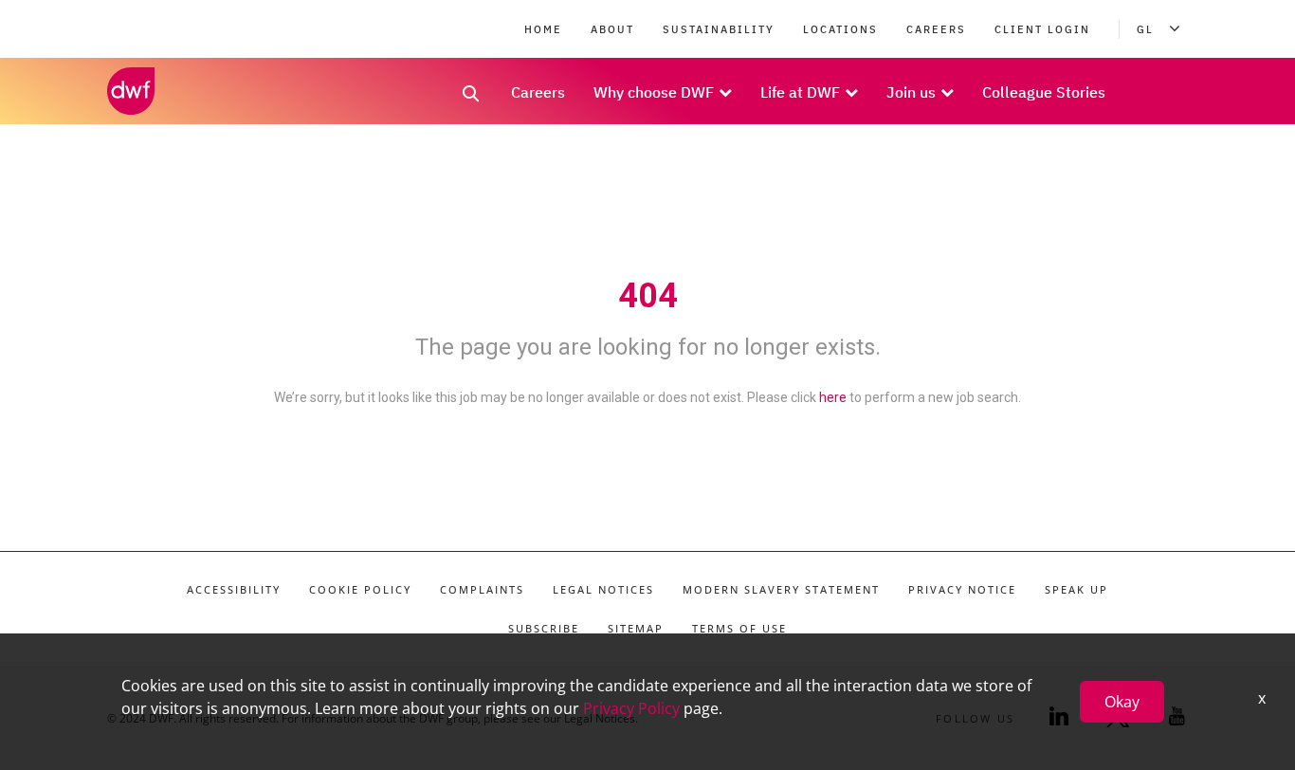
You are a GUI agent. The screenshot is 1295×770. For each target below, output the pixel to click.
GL (1145, 29)
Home (543, 29)
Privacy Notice (962, 589)
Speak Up (1076, 589)
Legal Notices (603, 589)
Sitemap (636, 628)
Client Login (1042, 29)
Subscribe (543, 628)
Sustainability (719, 29)
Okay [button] (1122, 701)
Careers (936, 29)
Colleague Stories (1043, 91)
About (612, 29)
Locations (840, 29)
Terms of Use (739, 628)
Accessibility (234, 589)
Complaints (482, 589)
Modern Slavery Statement (781, 589)
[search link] (471, 99)
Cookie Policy (360, 589)
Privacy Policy (631, 708)
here (833, 397)
